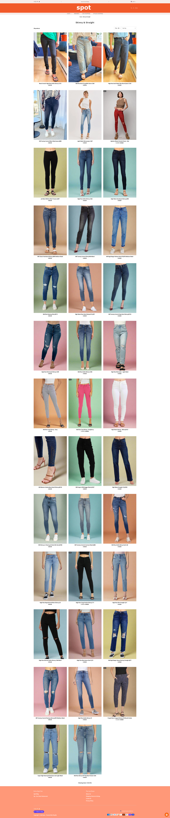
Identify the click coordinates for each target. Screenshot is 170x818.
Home (81, 16)
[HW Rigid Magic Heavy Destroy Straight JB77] (119, 634)
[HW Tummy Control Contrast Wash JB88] (85, 519)
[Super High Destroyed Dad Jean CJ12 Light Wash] (50, 749)
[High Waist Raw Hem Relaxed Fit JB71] (85, 288)
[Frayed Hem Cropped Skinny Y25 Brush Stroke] (119, 692)
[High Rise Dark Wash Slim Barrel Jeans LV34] (119, 57)
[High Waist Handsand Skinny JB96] (119, 172)
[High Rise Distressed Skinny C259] (50, 346)
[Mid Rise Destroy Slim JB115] (50, 288)
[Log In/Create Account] (133, 8)
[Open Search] (131, 8)
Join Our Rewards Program (85, 1)
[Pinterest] (37, 1)
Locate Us (88, 798)
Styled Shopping (98, 13)
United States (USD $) (127, 811)
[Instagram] (36, 1)
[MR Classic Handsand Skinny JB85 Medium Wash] (50, 230)
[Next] (108, 1)
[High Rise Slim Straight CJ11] (119, 576)
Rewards (76, 13)
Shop (68, 13)
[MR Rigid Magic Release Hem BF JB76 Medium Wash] (119, 230)
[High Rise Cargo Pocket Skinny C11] (85, 576)
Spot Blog (36, 794)
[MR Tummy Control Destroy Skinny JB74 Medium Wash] (50, 692)
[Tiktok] (39, 1)
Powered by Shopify (51, 815)
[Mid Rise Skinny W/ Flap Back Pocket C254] (85, 749)
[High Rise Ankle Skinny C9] (85, 692)
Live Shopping (86, 13)
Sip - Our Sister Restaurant (41, 796)
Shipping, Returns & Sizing (93, 796)
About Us (88, 794)
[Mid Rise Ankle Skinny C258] (85, 346)
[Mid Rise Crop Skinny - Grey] (50, 403)
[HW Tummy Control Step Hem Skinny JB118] (119, 288)
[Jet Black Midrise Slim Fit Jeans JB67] (50, 172)
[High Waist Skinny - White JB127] (119, 403)
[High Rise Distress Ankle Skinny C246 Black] (50, 634)
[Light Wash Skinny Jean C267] (85, 115)
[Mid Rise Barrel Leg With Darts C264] (85, 57)
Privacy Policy (89, 801)
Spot (44, 815)
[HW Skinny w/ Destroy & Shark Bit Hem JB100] (50, 519)
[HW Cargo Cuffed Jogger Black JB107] (85, 461)
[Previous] (61, 1)
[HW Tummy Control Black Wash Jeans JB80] (50, 115)
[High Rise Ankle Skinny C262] (85, 172)
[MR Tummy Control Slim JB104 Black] (85, 230)
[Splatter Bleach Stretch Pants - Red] (119, 115)
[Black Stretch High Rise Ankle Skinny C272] (50, 57)
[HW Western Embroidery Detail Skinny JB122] (50, 461)
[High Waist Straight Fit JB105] (119, 461)
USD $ (133, 1)
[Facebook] (34, 1)
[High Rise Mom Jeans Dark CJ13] (85, 634)
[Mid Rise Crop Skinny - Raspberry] (85, 403)
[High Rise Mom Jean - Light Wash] (119, 346)
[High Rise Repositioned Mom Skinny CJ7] (50, 576)
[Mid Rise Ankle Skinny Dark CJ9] (119, 519)
